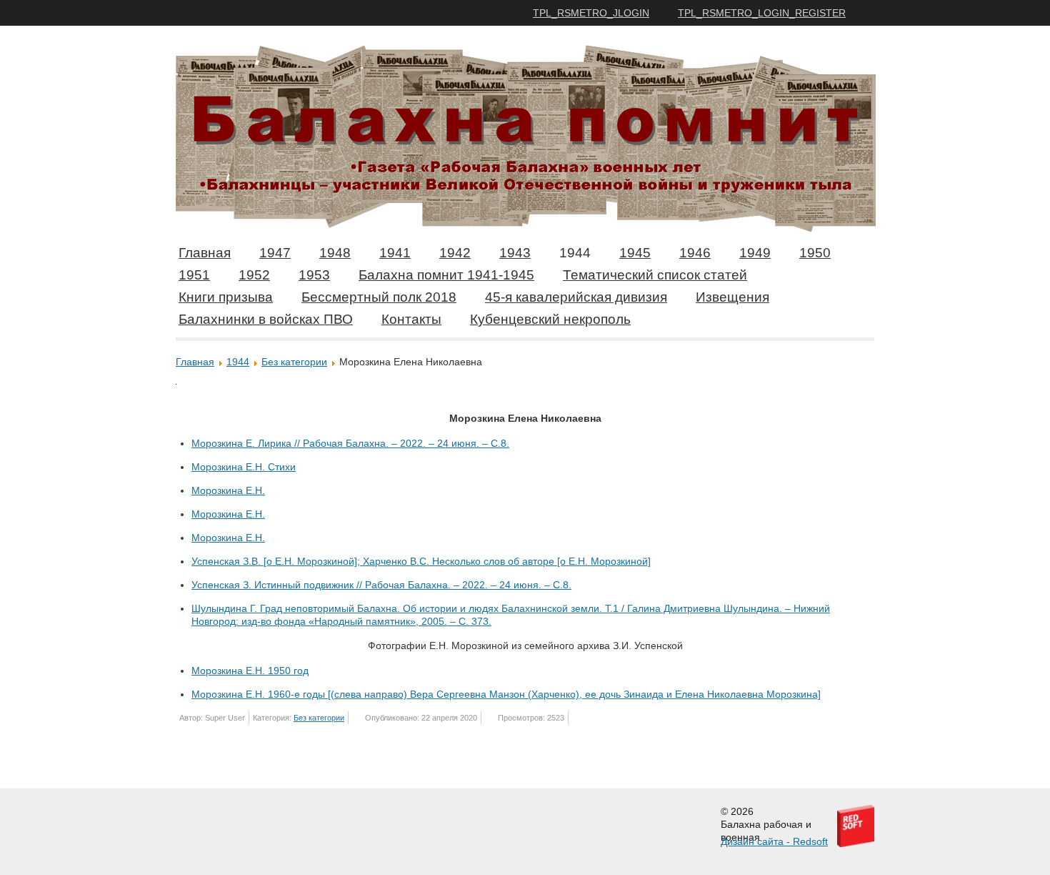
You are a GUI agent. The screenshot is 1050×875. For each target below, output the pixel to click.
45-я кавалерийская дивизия (576, 297)
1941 (395, 252)
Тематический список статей (655, 274)
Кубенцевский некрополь (550, 319)
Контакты (411, 319)
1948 (335, 252)
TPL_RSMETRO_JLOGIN (591, 13)
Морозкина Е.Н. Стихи (243, 467)
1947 (275, 252)
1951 (194, 274)
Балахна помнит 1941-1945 (446, 274)
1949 (755, 252)
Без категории (294, 361)
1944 (575, 252)
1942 (455, 252)
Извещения (732, 297)
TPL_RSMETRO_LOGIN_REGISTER (762, 13)
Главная (205, 252)
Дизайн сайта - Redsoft (774, 841)
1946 (695, 252)
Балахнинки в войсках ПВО (266, 319)
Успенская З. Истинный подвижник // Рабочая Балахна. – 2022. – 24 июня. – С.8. (381, 584)
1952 (254, 274)
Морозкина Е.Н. (228, 490)
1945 (635, 252)
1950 (815, 252)
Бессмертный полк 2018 (378, 297)
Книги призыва (226, 297)
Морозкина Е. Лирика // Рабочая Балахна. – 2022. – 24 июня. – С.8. (350, 443)
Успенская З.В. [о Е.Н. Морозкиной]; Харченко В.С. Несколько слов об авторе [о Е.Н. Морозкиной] (421, 561)
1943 (515, 252)
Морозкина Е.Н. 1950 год (250, 670)
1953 (314, 274)
